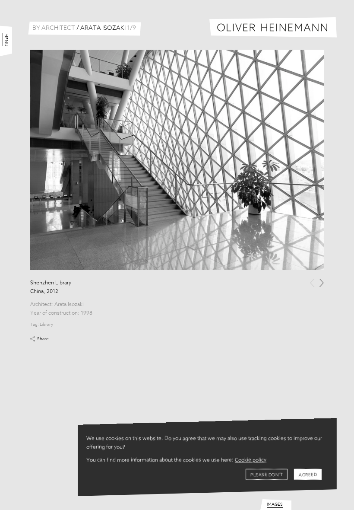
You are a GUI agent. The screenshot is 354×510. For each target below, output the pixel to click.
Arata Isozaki (69, 304)
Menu (6, 39)
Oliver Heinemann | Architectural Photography (273, 27)
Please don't (266, 475)
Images (275, 504)
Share (43, 339)
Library (46, 324)
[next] (321, 283)
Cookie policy (250, 460)
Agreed (308, 475)
